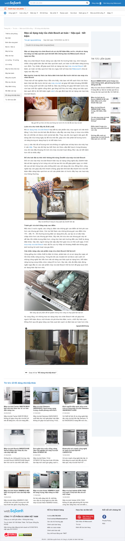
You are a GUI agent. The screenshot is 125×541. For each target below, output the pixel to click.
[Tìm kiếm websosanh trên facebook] (104, 517)
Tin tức (15, 28)
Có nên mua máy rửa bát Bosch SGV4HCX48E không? (100, 119)
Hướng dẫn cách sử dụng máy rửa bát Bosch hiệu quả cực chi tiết (100, 137)
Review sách (64, 13)
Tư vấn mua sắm (10, 99)
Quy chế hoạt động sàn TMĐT (57, 533)
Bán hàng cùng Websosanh (112, 3)
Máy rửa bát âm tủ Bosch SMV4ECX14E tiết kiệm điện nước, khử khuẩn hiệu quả (100, 100)
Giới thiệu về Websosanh (84, 521)
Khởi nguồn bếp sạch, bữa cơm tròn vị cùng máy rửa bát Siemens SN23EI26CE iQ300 (75, 408)
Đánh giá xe (82, 13)
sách (53, 91)
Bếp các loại (9, 55)
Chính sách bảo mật (53, 530)
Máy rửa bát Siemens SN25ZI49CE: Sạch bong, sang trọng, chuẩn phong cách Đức (45, 408)
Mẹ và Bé (53, 13)
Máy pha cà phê (10, 77)
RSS (103, 523)
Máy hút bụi (9, 51)
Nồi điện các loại (10, 91)
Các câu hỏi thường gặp (55, 521)
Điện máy (33, 13)
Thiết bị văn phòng (11, 33)
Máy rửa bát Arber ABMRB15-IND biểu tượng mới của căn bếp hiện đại (17, 492)
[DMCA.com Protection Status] (25, 534)
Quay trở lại (42, 373)
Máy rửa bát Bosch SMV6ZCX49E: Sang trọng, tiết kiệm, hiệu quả (98, 109)
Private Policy (106, 520)
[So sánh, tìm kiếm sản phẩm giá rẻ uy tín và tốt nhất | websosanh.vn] (12, 3)
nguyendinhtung (82, 326)
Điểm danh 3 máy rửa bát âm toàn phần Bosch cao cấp (100, 128)
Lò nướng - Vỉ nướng (12, 60)
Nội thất (8, 38)
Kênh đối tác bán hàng (83, 527)
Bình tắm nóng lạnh (11, 42)
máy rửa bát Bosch (75, 66)
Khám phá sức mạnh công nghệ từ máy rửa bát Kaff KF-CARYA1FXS (74, 450)
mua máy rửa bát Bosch (33, 244)
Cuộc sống (22, 13)
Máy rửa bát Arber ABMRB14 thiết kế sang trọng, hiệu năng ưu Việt (46, 491)
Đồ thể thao (44, 13)
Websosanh (76, 69)
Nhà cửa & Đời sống (96, 13)
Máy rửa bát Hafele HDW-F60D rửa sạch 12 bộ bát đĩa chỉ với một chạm (74, 492)
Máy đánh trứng (10, 86)
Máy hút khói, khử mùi (12, 69)
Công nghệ (12, 13)
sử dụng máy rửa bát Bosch (38, 130)
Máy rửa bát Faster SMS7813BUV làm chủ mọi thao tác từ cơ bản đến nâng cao (16, 408)
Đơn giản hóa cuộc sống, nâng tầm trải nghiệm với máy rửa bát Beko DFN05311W (45, 450)
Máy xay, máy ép (10, 82)
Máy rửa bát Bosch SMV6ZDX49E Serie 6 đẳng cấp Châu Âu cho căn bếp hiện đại (16, 450)
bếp (30, 147)
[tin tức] (5, 13)
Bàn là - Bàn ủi (10, 47)
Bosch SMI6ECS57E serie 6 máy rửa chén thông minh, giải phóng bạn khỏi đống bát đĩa (105, 83)
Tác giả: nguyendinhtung (32, 40)
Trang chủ (7, 28)
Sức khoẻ (73, 13)
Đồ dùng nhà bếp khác (42, 28)
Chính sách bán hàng (54, 524)
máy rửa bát (56, 83)
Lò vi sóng (8, 64)
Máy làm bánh (9, 73)
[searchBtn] (87, 3)
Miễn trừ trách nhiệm (54, 527)
